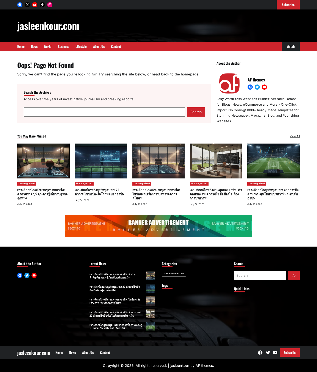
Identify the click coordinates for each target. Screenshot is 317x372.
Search (196, 112)
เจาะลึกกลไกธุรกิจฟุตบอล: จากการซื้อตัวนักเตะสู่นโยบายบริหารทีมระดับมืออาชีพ (273, 193)
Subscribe (290, 352)
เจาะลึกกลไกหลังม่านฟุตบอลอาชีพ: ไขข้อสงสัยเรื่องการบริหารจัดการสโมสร (156, 193)
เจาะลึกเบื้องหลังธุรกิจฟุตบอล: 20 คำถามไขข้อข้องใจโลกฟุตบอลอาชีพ (99, 191)
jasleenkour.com (48, 25)
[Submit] (294, 275)
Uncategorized (27, 183)
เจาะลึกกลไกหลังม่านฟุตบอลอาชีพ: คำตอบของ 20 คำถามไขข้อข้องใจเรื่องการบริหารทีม (216, 193)
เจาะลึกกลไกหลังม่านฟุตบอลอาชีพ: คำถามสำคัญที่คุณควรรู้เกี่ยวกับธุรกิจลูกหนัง (42, 193)
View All (295, 136)
